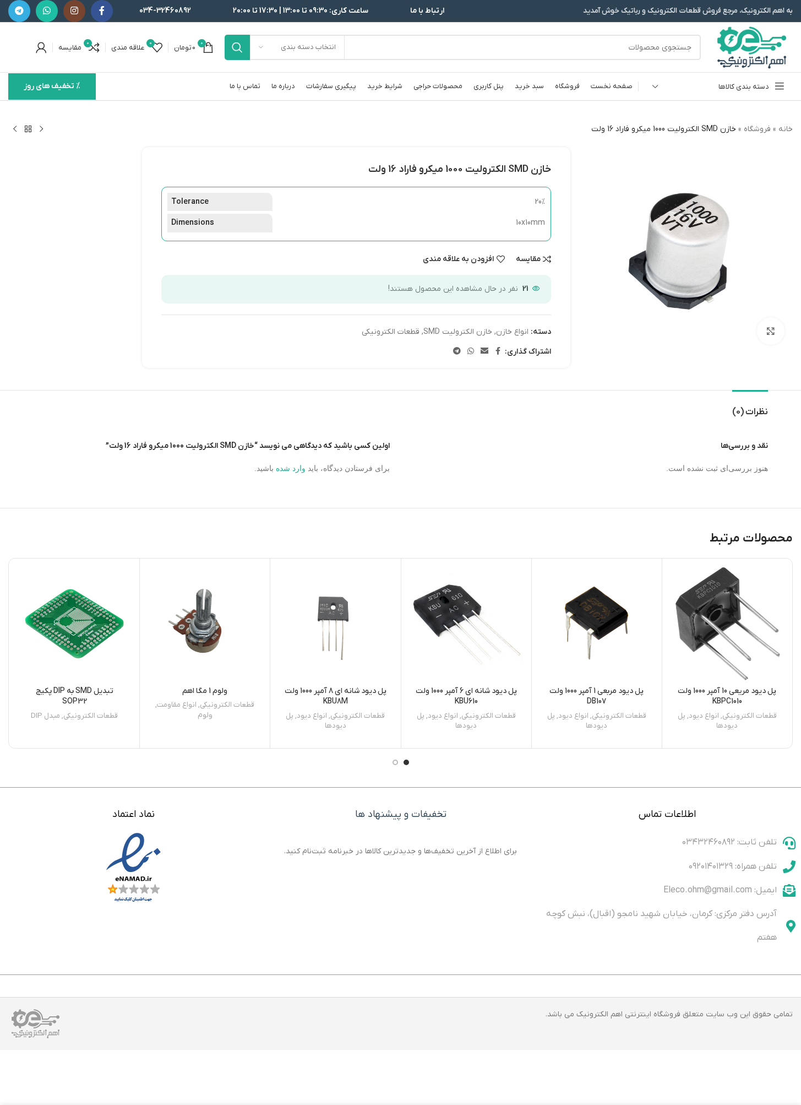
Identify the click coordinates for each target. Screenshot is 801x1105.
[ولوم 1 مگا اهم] (204, 623)
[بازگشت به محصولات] (28, 129)
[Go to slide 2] (395, 762)
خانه (785, 129)
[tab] (750, 407)
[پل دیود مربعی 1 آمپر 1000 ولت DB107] (596, 623)
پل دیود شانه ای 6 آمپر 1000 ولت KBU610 (466, 696)
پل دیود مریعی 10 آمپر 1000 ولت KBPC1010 (727, 696)
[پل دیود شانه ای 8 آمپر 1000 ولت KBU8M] (335, 623)
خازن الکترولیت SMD (457, 332)
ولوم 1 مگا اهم (204, 691)
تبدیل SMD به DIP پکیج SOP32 (74, 696)
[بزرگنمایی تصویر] (770, 331)
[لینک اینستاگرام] (74, 11)
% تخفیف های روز (52, 86)
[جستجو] (237, 47)
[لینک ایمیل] (484, 352)
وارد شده (291, 468)
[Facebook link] (102, 11)
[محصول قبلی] (41, 129)
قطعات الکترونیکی (390, 332)
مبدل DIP (45, 716)
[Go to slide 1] (406, 762)
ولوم (205, 715)
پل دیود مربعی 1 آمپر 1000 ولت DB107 (596, 696)
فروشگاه (757, 129)
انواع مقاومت (177, 704)
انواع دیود (704, 716)
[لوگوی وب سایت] (752, 47)
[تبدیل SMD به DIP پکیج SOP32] (74, 623)
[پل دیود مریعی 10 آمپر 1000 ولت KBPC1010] (727, 623)
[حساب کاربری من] (41, 47)
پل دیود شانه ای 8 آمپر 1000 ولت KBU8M (335, 696)
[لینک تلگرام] (19, 11)
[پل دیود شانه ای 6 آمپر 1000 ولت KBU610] (466, 623)
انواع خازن (512, 332)
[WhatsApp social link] (47, 11)
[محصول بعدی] (14, 129)
